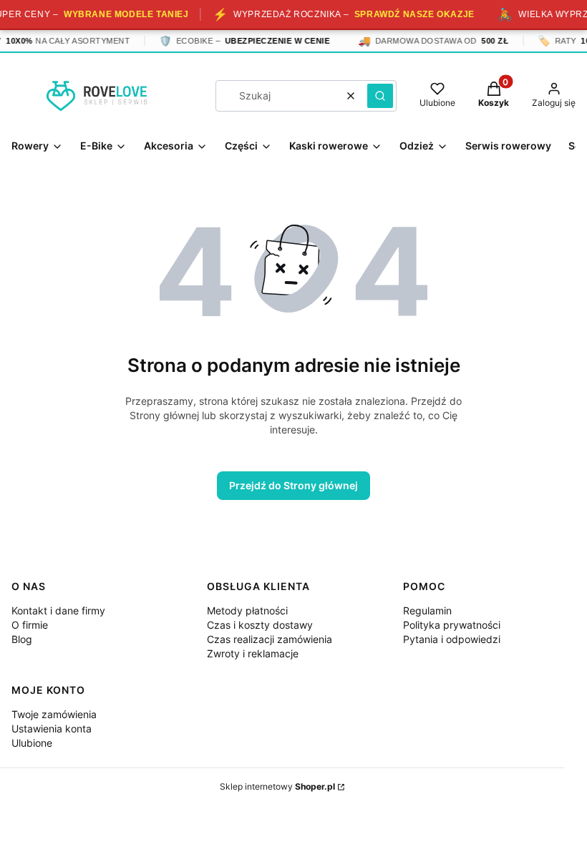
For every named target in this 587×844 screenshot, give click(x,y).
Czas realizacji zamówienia (269, 639)
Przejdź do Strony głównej (293, 485)
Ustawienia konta (51, 728)
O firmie (29, 625)
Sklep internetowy (277, 786)
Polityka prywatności (451, 625)
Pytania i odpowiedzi (451, 639)
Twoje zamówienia (54, 714)
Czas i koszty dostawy (260, 625)
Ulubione (31, 743)
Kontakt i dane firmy (58, 610)
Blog (21, 639)
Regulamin (427, 610)
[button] (380, 96)
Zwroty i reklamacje (253, 653)
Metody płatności (247, 610)
